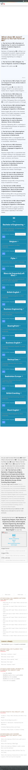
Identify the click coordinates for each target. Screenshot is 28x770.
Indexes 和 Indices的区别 (9, 680)
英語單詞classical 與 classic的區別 (11, 678)
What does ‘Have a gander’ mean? (9, 659)
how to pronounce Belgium (17, 488)
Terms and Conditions (14, 766)
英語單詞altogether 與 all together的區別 (13, 675)
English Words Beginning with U (9, 720)
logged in (11, 644)
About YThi (24, 766)
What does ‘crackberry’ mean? (8, 654)
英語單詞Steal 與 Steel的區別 (10, 676)
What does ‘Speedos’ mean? (8, 664)
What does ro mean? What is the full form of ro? (15, 635)
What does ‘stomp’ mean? (7, 656)
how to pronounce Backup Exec (15, 500)
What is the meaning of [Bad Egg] (9, 743)
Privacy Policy (4, 766)
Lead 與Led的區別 (7, 673)
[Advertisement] (14, 21)
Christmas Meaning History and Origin (10, 727)
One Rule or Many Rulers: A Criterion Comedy (12, 729)
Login (25, 1)
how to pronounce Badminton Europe (12, 502)
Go (3, 236)
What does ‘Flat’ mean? (7, 661)
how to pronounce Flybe (8, 490)
